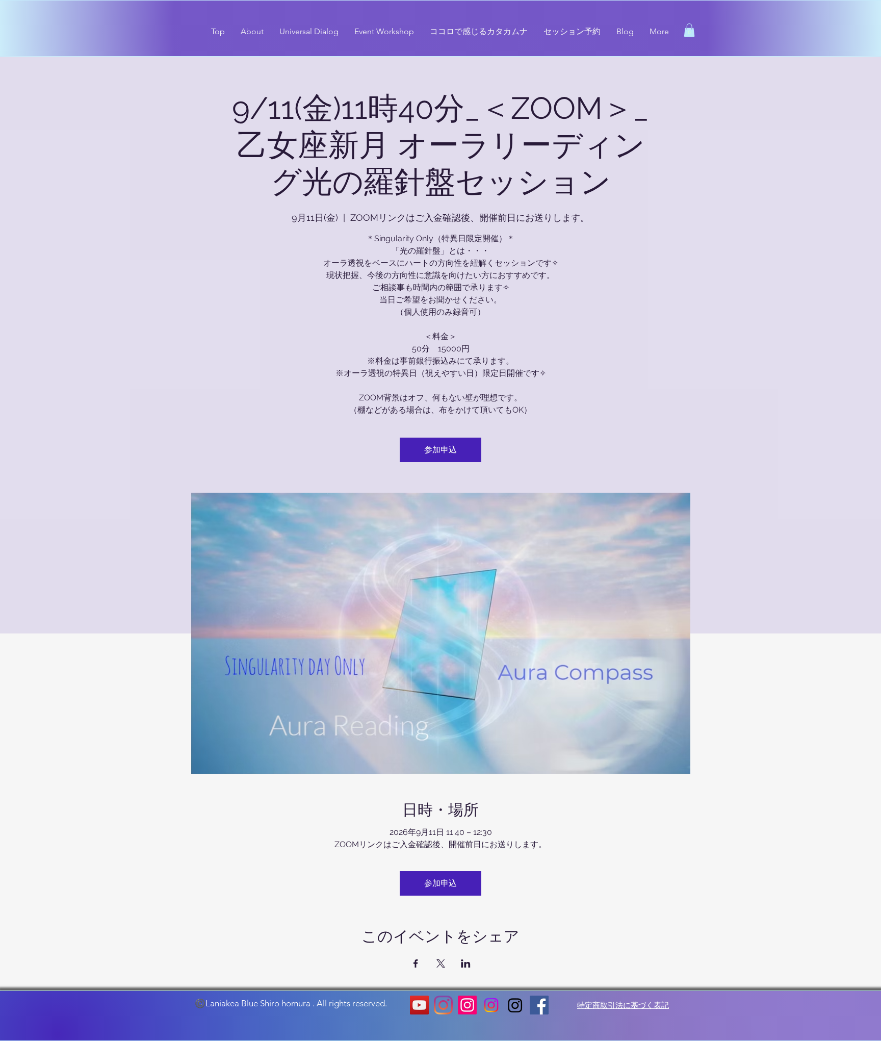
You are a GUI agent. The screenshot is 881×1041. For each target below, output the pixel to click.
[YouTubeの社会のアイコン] (419, 1005)
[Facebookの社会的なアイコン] (539, 1005)
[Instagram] (443, 1005)
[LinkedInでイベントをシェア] (466, 963)
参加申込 (440, 449)
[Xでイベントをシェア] (441, 963)
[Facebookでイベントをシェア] (416, 963)
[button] (689, 30)
